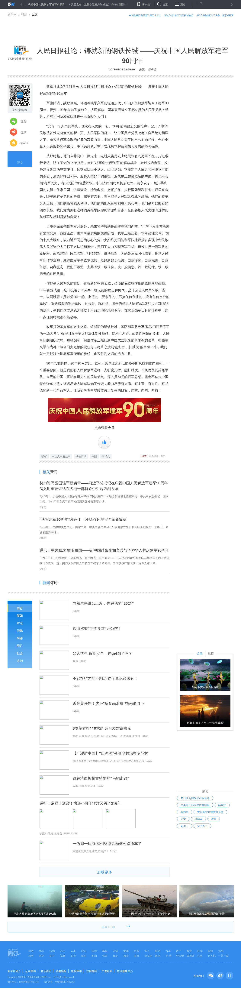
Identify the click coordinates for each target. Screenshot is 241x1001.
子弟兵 (106, 456)
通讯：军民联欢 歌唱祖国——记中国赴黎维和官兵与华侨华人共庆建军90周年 (104, 550)
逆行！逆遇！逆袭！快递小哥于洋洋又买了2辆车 (80, 803)
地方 (41, 950)
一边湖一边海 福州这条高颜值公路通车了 (107, 843)
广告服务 (107, 971)
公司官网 (30, 971)
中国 (94, 456)
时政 (24, 14)
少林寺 (198, 819)
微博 (213, 819)
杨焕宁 (222, 805)
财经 (20, 623)
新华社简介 (14, 971)
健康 (136, 955)
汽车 (168, 950)
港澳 (126, 950)
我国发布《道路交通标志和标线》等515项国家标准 (82, 4)
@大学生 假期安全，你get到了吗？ (102, 653)
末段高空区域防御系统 (210, 812)
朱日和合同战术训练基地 (195, 798)
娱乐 (83, 955)
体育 (105, 955)
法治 (20, 660)
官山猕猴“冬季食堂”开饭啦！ (97, 628)
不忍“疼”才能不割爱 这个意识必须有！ (105, 678)
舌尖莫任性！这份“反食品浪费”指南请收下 (108, 703)
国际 (20, 630)
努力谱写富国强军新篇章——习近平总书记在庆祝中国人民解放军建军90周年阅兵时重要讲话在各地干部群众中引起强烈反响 (104, 485)
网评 (20, 638)
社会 (20, 653)
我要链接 (61, 971)
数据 (157, 955)
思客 (31, 955)
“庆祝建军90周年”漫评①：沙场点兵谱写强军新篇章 (83, 519)
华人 (147, 950)
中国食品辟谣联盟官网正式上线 (145, 15)
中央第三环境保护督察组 (195, 805)
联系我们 (46, 971)
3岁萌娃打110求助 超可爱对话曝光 (102, 728)
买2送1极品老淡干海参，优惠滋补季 (215, 15)
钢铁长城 (81, 456)
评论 (19, 162)
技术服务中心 (125, 971)
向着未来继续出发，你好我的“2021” (103, 603)
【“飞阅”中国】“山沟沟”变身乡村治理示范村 (110, 753)
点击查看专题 (104, 427)
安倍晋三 (202, 826)
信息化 (148, 955)
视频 (62, 955)
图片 (20, 645)
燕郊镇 (184, 812)
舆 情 (168, 955)
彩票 (73, 955)
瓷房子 (184, 826)
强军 (44, 456)
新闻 (20, 615)
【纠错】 (143, 455)
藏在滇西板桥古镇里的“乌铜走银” (101, 778)
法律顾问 (91, 971)
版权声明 (76, 971)
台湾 (136, 950)
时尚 (94, 955)
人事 (73, 950)
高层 (62, 950)
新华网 (12, 14)
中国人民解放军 (61, 456)
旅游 (126, 955)
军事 (105, 950)
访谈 (115, 950)
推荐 (20, 608)
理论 (83, 950)
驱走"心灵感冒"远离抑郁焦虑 (179, 15)
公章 (183, 819)
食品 (115, 955)
